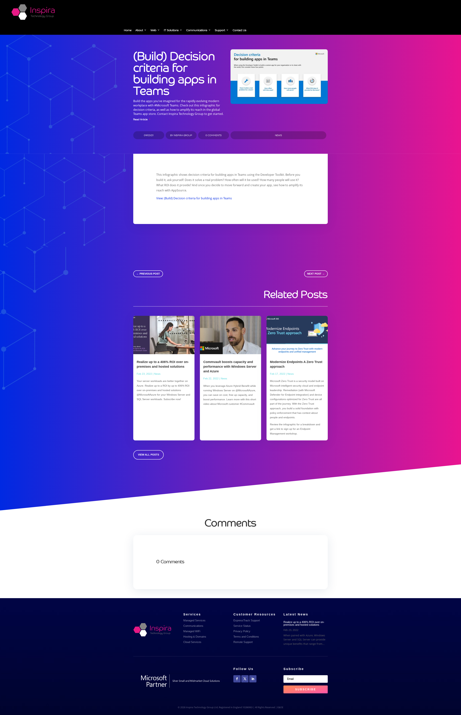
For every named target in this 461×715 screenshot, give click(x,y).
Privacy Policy (241, 631)
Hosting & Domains (194, 636)
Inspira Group (183, 135)
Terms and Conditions (246, 636)
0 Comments (213, 135)
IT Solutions (171, 31)
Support (220, 31)
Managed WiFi (191, 631)
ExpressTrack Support (246, 620)
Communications (196, 31)
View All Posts (148, 454)
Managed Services (194, 620)
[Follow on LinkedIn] (252, 678)
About (139, 31)
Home (127, 31)
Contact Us (239, 31)
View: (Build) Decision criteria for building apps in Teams (194, 198)
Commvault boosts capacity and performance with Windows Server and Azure (229, 366)
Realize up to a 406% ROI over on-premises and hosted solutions (303, 623)
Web (153, 31)
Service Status (242, 625)
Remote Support (243, 642)
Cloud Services (192, 642)
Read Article (140, 118)
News (278, 135)
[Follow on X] (245, 678)
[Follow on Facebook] (237, 678)
